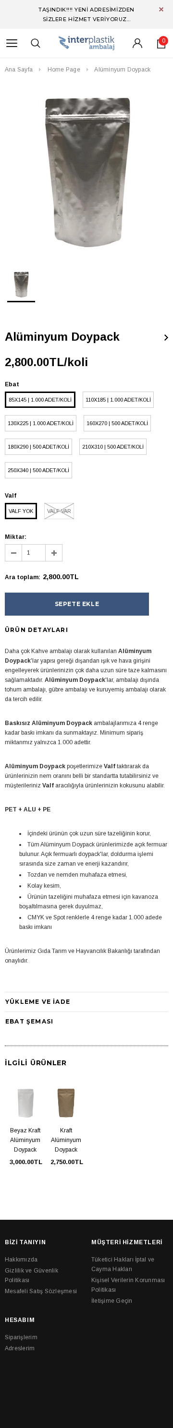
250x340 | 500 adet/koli (38, 470)
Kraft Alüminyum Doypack (66, 1140)
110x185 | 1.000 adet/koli (118, 400)
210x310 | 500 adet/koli (113, 447)
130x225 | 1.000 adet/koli (41, 423)
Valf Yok (21, 511)
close (161, 9)
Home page (64, 69)
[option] (86, 172)
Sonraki (166, 337)
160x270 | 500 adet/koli (117, 423)
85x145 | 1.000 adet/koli (40, 400)
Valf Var (59, 511)
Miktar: (15, 537)
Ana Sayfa (19, 69)
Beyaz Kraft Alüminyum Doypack (25, 1140)
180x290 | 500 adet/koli (38, 447)
